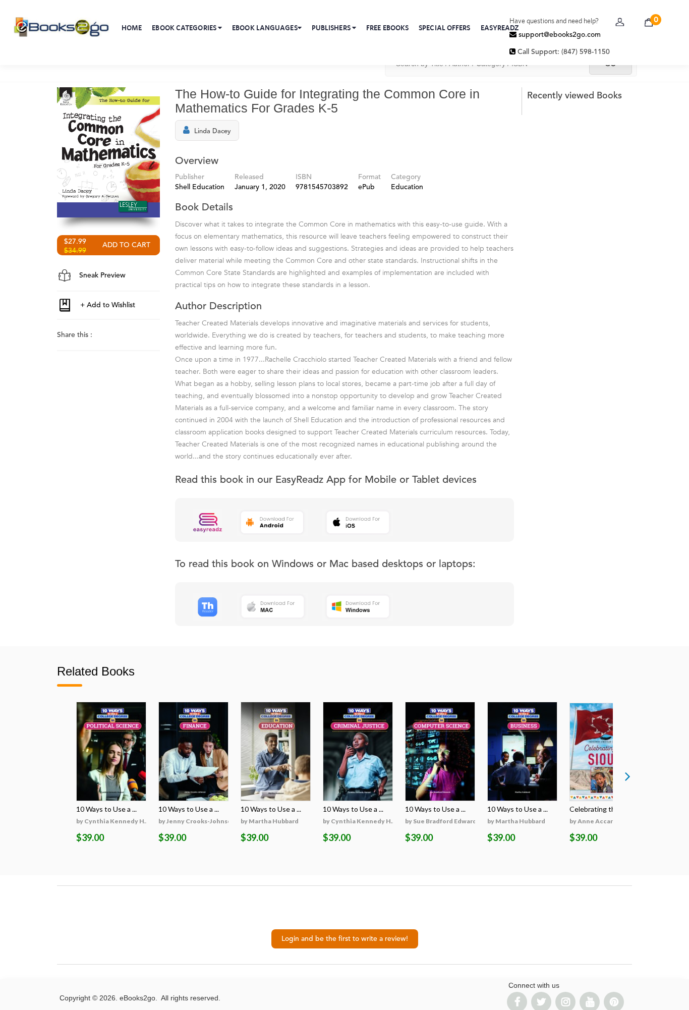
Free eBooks (387, 28)
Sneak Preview (101, 275)
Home (132, 28)
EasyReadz (500, 28)
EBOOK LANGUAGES (265, 28)
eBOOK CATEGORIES (185, 28)
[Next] (627, 775)
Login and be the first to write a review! (344, 938)
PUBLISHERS (332, 28)
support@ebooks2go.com (558, 34)
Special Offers (444, 28)
